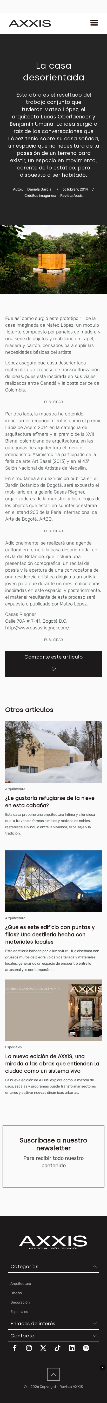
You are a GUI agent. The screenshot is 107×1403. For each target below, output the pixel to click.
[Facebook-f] (17, 1351)
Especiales (13, 1047)
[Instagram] (32, 1351)
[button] (53, 668)
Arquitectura (15, 789)
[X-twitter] (46, 1351)
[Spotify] (89, 1351)
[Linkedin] (75, 1351)
